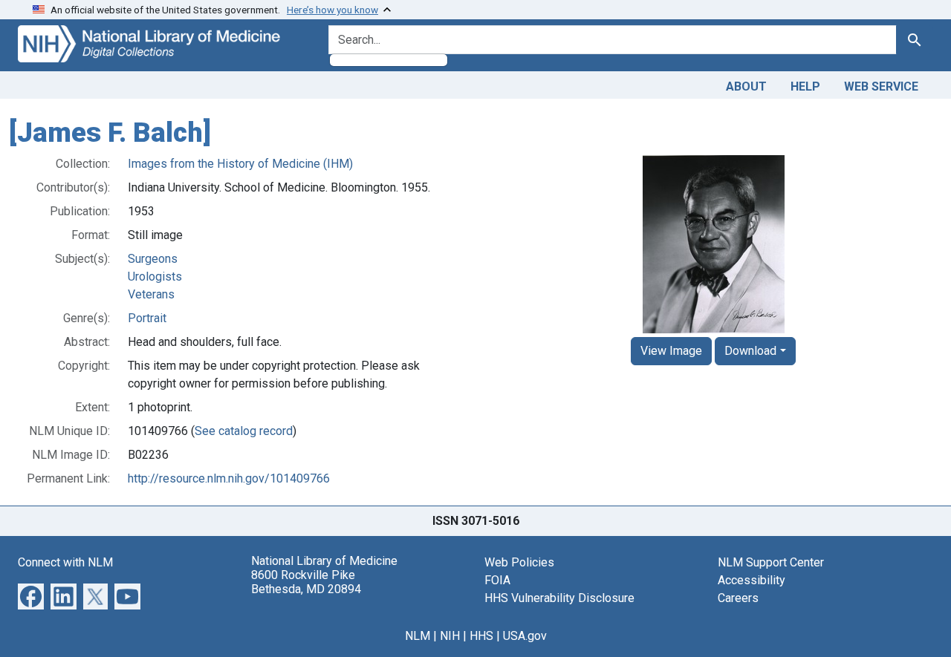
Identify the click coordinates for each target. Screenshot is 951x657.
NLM (417, 636)
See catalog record (244, 431)
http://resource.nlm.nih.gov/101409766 (229, 478)
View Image (671, 351)
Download (750, 351)
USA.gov (525, 636)
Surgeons (153, 259)
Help (805, 86)
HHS (481, 636)
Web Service (881, 86)
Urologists (155, 276)
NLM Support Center (771, 562)
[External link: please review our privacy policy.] (31, 595)
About (746, 86)
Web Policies (519, 562)
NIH (450, 636)
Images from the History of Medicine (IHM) (240, 164)
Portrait (147, 318)
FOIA (497, 580)
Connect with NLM (65, 562)
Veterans (151, 294)
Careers (738, 598)
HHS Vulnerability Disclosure (559, 598)
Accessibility (751, 580)
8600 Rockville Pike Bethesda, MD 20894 (306, 582)
